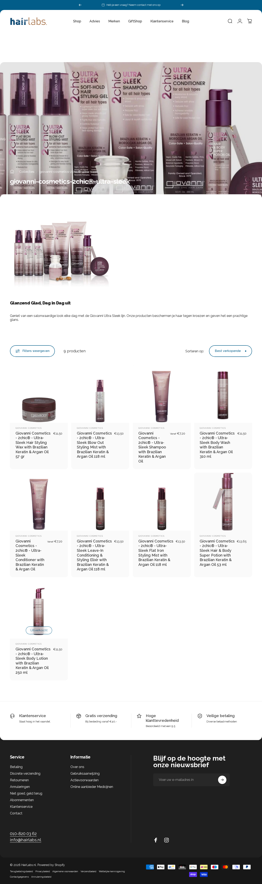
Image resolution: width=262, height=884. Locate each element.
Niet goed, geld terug (26, 793)
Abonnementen (22, 800)
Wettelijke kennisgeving (112, 871)
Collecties (26, 172)
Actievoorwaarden (84, 780)
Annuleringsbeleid (41, 876)
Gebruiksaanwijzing (85, 773)
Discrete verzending (25, 773)
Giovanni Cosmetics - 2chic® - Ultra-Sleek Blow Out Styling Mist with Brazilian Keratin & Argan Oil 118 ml (94, 445)
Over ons (77, 767)
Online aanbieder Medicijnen (91, 787)
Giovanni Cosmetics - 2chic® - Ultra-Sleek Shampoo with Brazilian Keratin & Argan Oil (152, 447)
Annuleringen (20, 787)
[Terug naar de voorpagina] (12, 172)
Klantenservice (32, 716)
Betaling (16, 767)
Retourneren (19, 780)
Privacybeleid (42, 871)
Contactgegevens (19, 876)
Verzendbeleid (88, 871)
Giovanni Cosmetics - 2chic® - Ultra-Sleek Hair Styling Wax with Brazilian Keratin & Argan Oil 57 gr (33, 445)
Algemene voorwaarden (65, 871)
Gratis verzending (101, 716)
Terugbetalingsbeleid (21, 871)
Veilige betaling (220, 716)
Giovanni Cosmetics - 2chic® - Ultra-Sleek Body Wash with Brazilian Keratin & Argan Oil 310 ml (217, 445)
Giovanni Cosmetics (29, 428)
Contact (16, 813)
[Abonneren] (222, 780)
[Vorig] (80, 5)
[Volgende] (182, 5)
